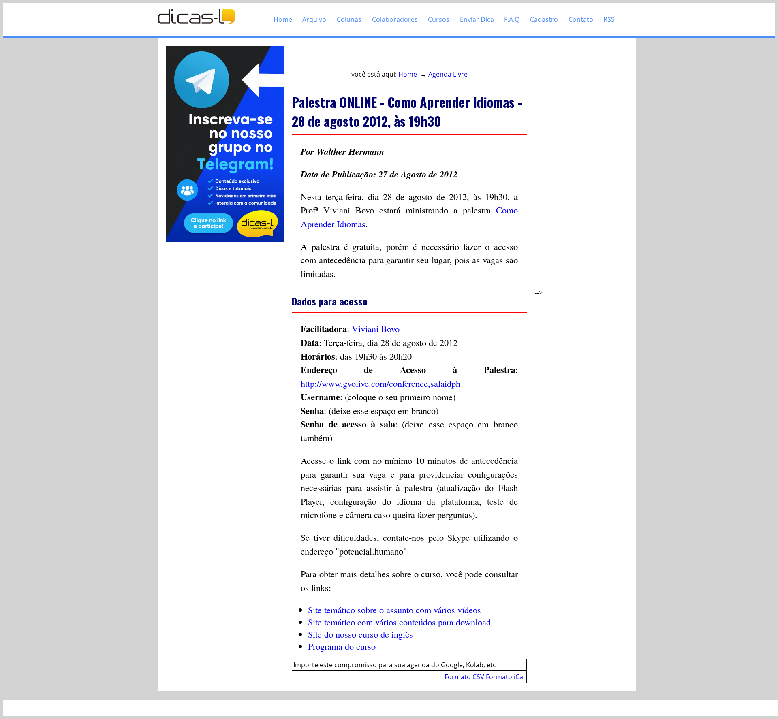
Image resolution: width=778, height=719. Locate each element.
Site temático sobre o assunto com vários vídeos (394, 610)
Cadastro (544, 19)
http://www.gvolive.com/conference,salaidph (380, 383)
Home (283, 19)
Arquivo (314, 19)
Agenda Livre (448, 74)
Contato (581, 19)
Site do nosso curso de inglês (360, 634)
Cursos (438, 19)
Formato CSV (464, 676)
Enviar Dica (477, 19)
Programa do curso (342, 646)
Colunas (349, 19)
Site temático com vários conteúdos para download (399, 622)
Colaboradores (395, 19)
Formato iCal (505, 676)
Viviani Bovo (376, 328)
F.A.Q (511, 19)
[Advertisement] (574, 167)
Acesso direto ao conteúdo (339, 57)
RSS (609, 19)
